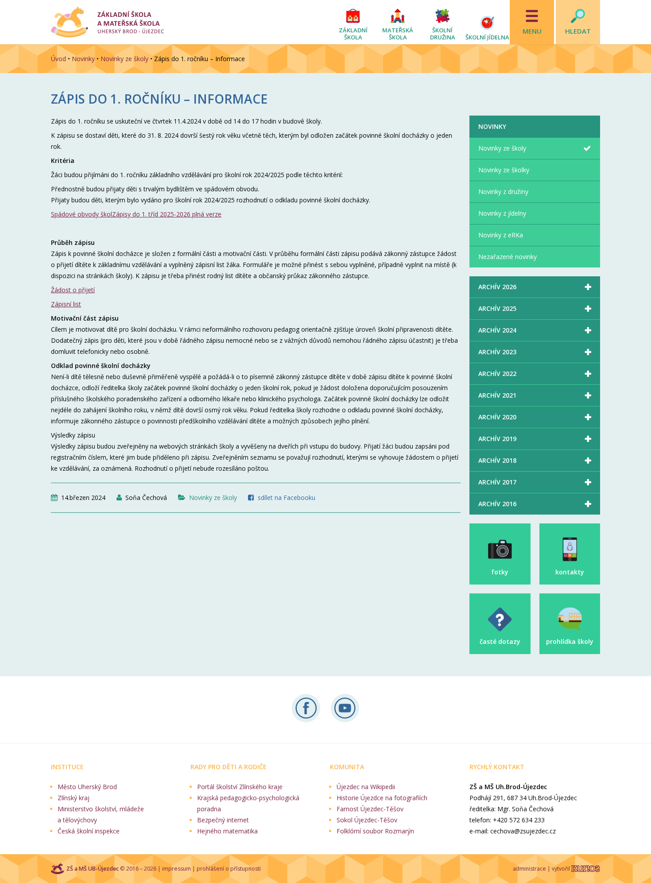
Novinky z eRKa (500, 235)
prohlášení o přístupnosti (229, 868)
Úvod (58, 58)
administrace (529, 868)
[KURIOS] (585, 868)
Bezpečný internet (223, 820)
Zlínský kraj (73, 798)
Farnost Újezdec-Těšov (370, 809)
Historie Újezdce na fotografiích (382, 798)
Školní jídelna (487, 37)
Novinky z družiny (503, 191)
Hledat (578, 31)
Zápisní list (66, 304)
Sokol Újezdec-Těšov (367, 820)
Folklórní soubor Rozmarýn (375, 831)
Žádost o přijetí (73, 290)
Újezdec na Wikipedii (366, 786)
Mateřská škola (397, 33)
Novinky (83, 58)
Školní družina (442, 33)
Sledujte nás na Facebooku (306, 708)
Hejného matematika (227, 831)
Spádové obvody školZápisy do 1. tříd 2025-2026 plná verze (136, 214)
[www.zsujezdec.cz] (107, 22)
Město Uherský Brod (87, 786)
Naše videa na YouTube (345, 708)
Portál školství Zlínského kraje (240, 786)
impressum (176, 868)
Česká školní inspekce (89, 831)
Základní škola (353, 33)
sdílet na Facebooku (286, 497)
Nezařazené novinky (507, 256)
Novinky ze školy (124, 58)
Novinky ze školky (503, 170)
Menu (532, 31)
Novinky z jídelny (502, 213)
